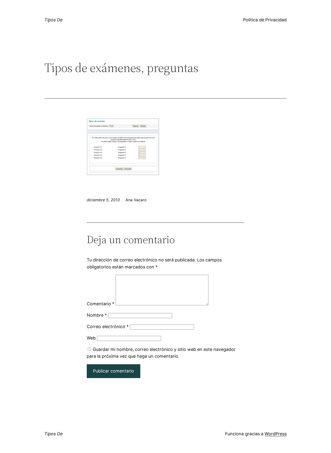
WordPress (276, 433)
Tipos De (53, 19)
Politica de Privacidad (265, 19)
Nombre (97, 315)
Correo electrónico (108, 326)
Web (91, 337)
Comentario (100, 303)
